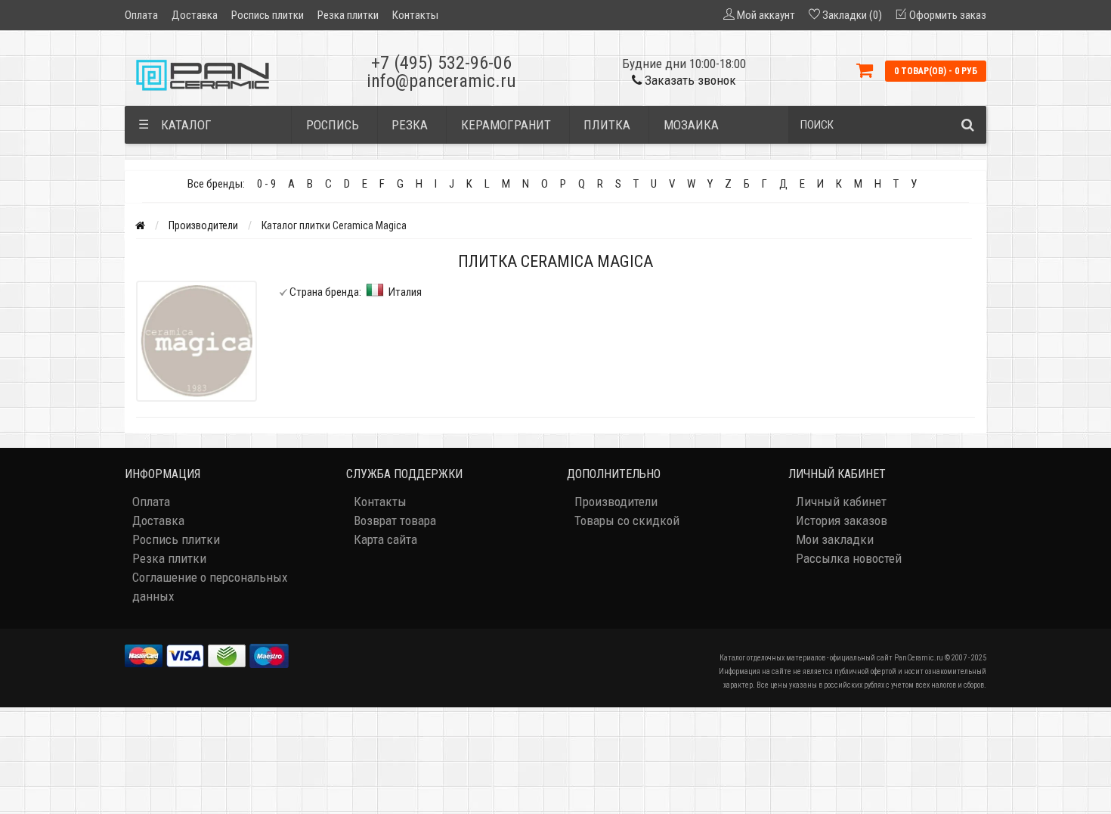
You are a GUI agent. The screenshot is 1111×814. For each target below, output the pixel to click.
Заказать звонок (689, 80)
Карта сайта (385, 539)
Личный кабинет (841, 501)
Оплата (141, 15)
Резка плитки (348, 15)
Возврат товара (395, 520)
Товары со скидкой (626, 520)
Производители (203, 225)
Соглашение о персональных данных (209, 587)
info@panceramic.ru (441, 81)
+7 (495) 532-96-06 (441, 62)
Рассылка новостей (849, 558)
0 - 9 (266, 184)
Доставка (195, 15)
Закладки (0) (852, 15)
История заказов (841, 520)
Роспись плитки (267, 15)
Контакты (415, 15)
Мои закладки (835, 539)
